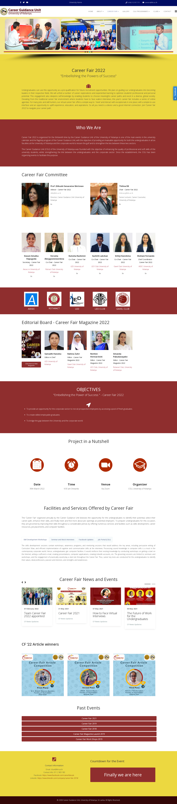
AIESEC (31, 308)
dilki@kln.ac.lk (56, 193)
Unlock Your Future (105, 613)
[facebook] (20, 2)
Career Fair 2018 (89, 728)
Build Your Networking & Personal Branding (36, 616)
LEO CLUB (100, 308)
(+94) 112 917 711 (134, 2)
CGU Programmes (140, 11)
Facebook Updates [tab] (86, 539)
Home (90, 11)
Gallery (126, 11)
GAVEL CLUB (122, 308)
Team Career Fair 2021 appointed (138, 614)
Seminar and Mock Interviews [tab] (62, 539)
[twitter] (24, 2)
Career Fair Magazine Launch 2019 (89, 734)
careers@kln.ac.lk (151, 2)
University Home (75, 2)
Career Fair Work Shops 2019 (89, 739)
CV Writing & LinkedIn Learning (69, 614)
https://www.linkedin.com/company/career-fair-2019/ (57, 778)
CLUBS (155, 11)
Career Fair (112, 11)
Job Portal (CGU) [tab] (104, 539)
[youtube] (27, 2)
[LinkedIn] (51, 204)
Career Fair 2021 (89, 718)
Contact (167, 11)
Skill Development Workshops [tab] (35, 539)
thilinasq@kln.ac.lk (126, 193)
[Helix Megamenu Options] (176, 11)
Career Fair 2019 (89, 723)
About (99, 11)
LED (77, 308)
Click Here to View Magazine (31, 365)
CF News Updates (31, 624)
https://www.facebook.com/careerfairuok (58, 775)
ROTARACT (54, 308)
